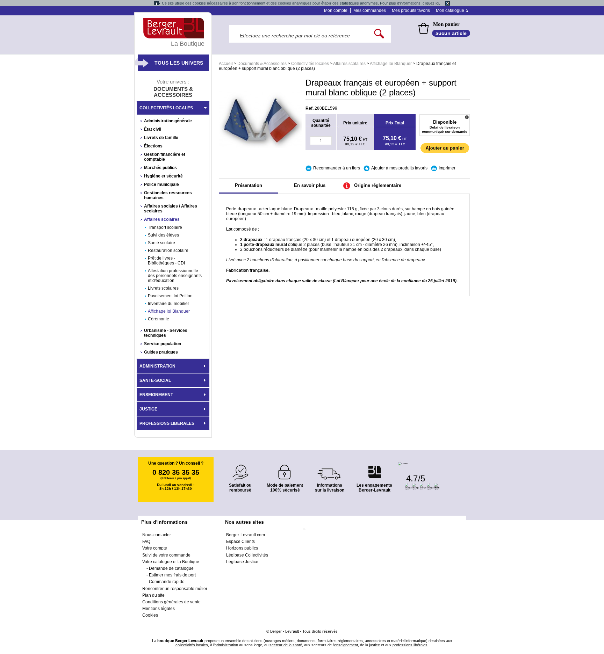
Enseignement (156, 394)
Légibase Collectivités (247, 555)
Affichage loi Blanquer (391, 63)
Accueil (226, 63)
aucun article (451, 33)
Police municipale (161, 184)
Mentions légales (158, 608)
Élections (153, 146)
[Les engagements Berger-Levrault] (374, 468)
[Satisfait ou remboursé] (240, 468)
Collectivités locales (310, 63)
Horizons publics (242, 548)
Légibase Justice (242, 561)
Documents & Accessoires (262, 63)
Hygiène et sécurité (163, 176)
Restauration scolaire (168, 250)
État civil (152, 129)
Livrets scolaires (163, 288)
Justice (148, 409)
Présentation (248, 185)
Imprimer (447, 168)
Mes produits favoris (411, 10)
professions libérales (410, 645)
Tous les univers (178, 63)
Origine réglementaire (377, 185)
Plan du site (153, 595)
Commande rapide (167, 581)
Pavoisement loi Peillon (170, 295)
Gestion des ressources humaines (168, 195)
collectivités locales (191, 645)
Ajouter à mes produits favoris (399, 168)
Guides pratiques (161, 352)
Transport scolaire (165, 227)
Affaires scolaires (349, 63)
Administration (157, 366)
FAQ (146, 541)
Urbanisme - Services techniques (165, 333)
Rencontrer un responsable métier (174, 588)
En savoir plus (309, 185)
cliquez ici (431, 3)
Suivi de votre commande (166, 555)
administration (226, 645)
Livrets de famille (161, 137)
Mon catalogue (450, 10)
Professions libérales (166, 423)
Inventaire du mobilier (168, 303)
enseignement (346, 645)
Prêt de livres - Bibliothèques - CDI (166, 261)
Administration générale (168, 120)
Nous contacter (156, 534)
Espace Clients (240, 541)
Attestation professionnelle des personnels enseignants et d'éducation (175, 275)
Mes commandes (369, 10)
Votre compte (154, 548)
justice (374, 645)
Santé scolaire (161, 242)
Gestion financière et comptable (164, 157)
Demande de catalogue (171, 568)
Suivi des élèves (163, 235)
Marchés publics (160, 167)
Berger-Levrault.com (245, 534)
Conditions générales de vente (171, 602)
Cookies (150, 615)
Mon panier (446, 24)
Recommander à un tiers (336, 168)
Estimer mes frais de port (172, 575)
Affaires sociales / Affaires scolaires (170, 208)
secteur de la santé (285, 645)
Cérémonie (158, 319)
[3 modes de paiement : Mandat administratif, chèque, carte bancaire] (285, 470)
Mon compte (335, 10)
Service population (162, 343)
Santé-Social (155, 380)
